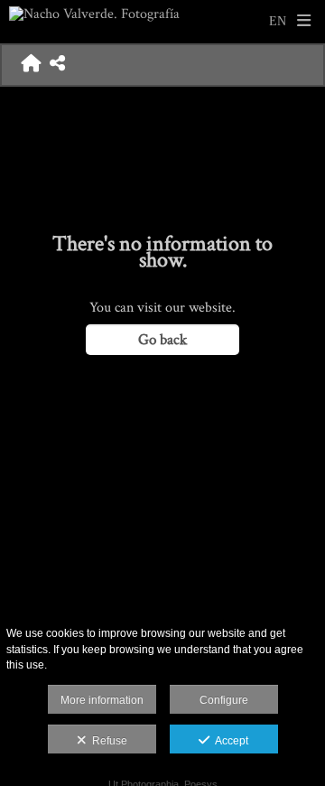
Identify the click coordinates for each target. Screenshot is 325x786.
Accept (228, 741)
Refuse (107, 741)
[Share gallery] (57, 65)
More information (102, 700)
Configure (224, 700)
